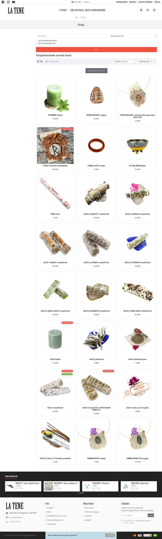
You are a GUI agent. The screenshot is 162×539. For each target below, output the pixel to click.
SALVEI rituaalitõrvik (55, 408)
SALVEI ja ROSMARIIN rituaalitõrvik (96, 311)
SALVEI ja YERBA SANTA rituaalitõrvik (137, 311)
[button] (79, 492)
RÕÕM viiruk (55, 214)
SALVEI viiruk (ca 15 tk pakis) (137, 408)
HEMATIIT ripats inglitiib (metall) (28, 483)
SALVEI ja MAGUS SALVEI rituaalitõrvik (55, 311)
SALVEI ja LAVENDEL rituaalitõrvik (96, 262)
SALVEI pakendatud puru (137, 359)
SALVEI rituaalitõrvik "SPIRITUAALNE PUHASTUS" (96, 409)
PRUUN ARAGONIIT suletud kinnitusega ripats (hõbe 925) (137, 116)
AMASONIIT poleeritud (139, 483)
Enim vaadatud (11, 476)
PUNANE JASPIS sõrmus (96, 165)
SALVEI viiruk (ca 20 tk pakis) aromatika (55, 458)
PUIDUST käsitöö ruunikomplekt (55, 165)
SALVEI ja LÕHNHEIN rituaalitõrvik (137, 262)
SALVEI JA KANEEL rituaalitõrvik (55, 262)
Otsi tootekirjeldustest (46, 43)
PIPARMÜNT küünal (55, 115)
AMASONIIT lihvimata (101, 483)
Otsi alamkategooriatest (47, 40)
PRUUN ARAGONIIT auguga (96, 115)
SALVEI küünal (55, 359)
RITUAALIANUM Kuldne (137, 165)
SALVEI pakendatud (96, 359)
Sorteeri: (118, 61)
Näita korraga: (144, 61)
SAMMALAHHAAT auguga (96, 458)
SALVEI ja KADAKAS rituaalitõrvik (137, 214)
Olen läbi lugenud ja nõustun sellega (137, 521)
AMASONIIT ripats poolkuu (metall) (66, 483)
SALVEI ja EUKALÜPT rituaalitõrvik (96, 214)
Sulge (110, 535)
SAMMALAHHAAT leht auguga (137, 458)
